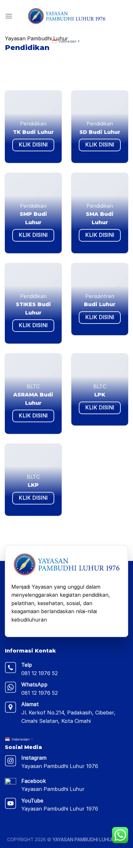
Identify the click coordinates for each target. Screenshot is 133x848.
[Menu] (9, 16)
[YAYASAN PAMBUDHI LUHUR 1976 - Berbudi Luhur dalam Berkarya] (66, 16)
